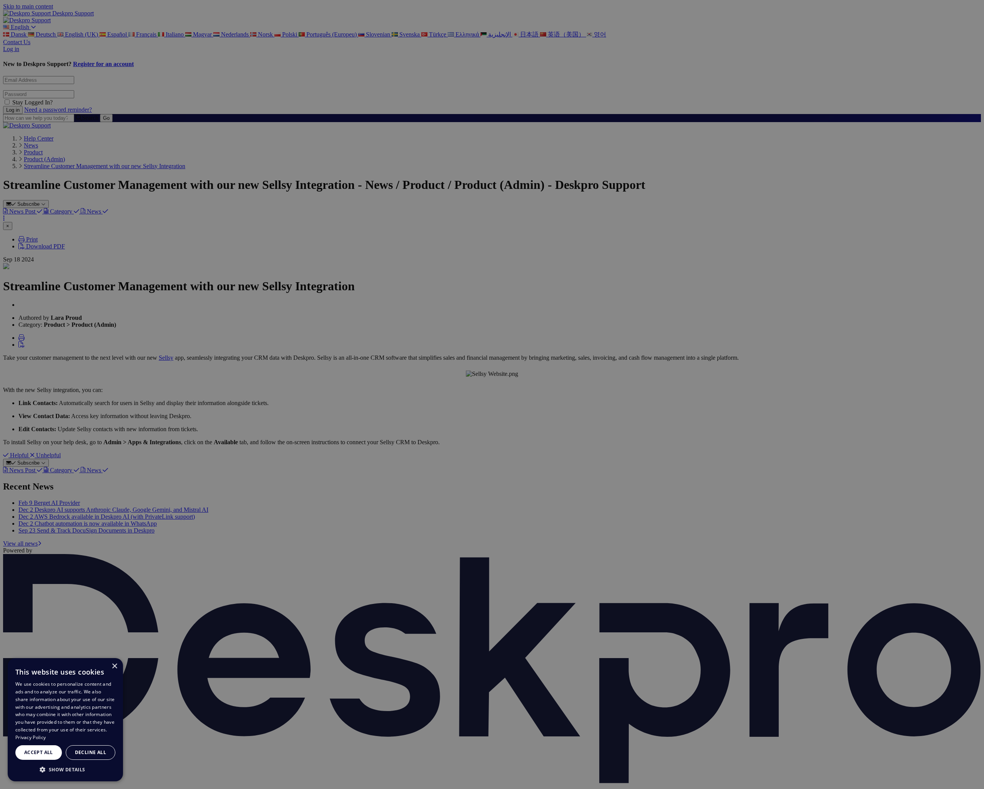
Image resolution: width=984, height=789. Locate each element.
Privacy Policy (30, 737)
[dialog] (65, 719)
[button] (65, 769)
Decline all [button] (90, 752)
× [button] (114, 666)
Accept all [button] (38, 752)
